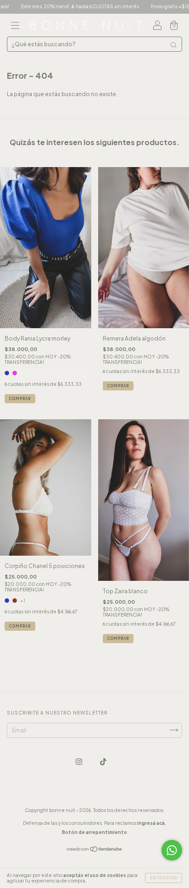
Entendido (163, 878)
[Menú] (15, 26)
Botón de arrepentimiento (94, 832)
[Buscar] (173, 45)
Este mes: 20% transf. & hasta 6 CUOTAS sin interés (65, 6)
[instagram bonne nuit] (79, 761)
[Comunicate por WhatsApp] (171, 850)
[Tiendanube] (94, 850)
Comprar (20, 398)
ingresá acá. (151, 823)
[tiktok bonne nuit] (103, 761)
